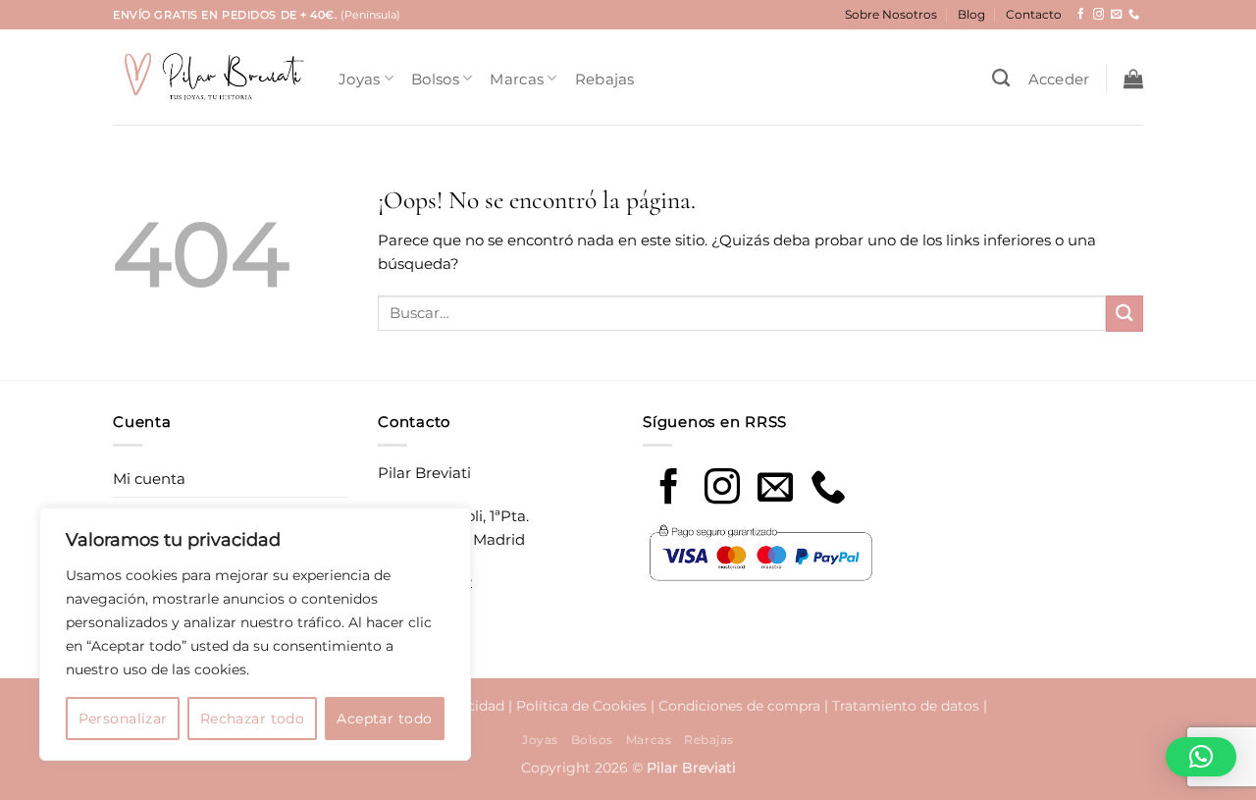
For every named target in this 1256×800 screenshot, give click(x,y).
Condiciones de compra (739, 706)
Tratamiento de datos (905, 706)
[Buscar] (1001, 78)
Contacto (1034, 14)
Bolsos (435, 79)
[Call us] (828, 489)
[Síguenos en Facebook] (1080, 15)
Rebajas (605, 79)
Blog (971, 14)
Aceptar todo (384, 718)
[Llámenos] (1133, 15)
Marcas (517, 79)
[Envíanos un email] (1116, 15)
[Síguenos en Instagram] (1098, 15)
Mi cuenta (149, 478)
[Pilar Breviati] (211, 77)
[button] (1059, 79)
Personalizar (123, 718)
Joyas (360, 79)
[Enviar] (1124, 313)
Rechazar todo (252, 718)
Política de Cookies (581, 706)
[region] (255, 634)
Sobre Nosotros (891, 14)
